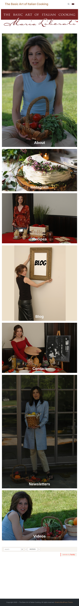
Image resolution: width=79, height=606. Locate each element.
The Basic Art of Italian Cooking (26, 4)
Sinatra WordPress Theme (64, 602)
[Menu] (73, 4)
